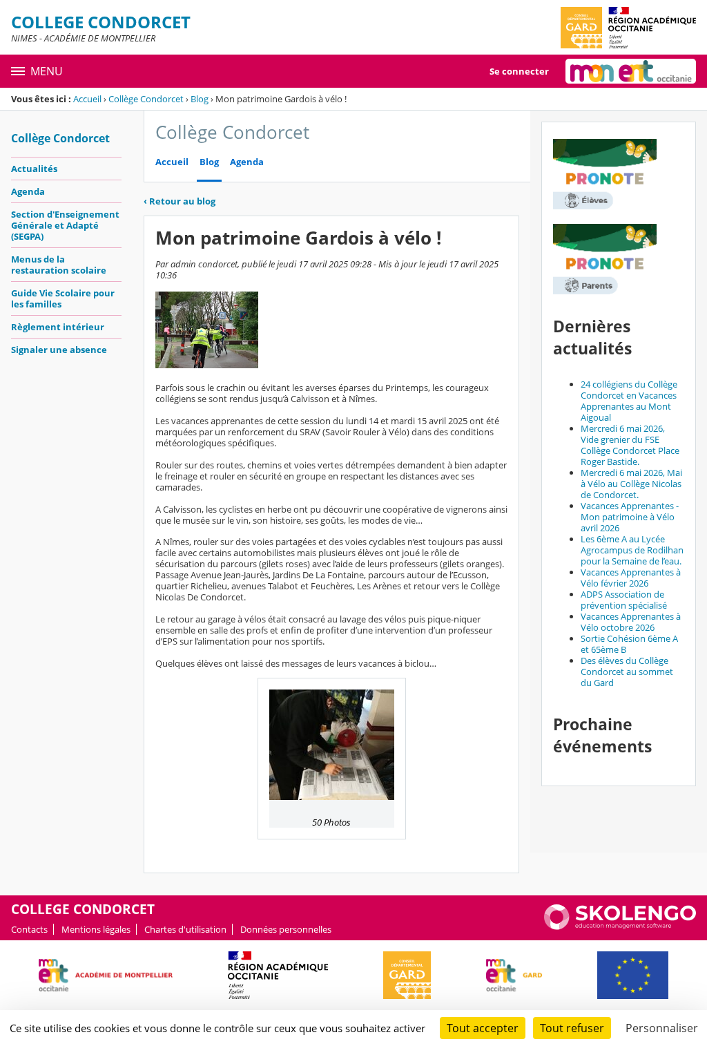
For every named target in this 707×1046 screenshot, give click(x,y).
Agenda (28, 191)
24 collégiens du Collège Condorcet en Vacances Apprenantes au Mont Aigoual (629, 401)
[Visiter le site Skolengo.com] (620, 926)
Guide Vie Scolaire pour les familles (63, 298)
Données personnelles (285, 929)
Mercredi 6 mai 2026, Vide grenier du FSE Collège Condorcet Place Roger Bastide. (630, 445)
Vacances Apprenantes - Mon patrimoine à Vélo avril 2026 (630, 517)
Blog (200, 99)
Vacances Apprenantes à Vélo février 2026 (631, 577)
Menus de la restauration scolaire (58, 264)
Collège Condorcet (146, 99)
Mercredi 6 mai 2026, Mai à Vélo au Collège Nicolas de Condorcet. (631, 483)
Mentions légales (95, 929)
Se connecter (519, 71)
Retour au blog (179, 201)
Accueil (87, 99)
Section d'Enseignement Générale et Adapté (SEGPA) (65, 225)
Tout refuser (572, 1028)
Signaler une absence (59, 349)
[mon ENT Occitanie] (630, 71)
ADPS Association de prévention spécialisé (624, 599)
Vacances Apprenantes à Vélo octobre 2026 (631, 622)
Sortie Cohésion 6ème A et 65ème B (629, 644)
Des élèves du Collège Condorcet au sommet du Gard (627, 671)
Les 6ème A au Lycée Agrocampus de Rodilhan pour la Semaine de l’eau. (632, 550)
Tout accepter (483, 1028)
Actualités (34, 168)
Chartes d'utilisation (185, 929)
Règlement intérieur (57, 327)
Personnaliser (662, 1028)
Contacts (29, 929)
